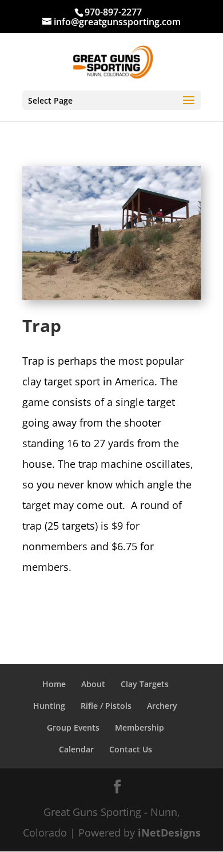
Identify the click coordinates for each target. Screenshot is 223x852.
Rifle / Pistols (106, 705)
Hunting (49, 705)
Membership (139, 727)
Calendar (76, 749)
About (93, 684)
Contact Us (130, 749)
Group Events (73, 727)
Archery (162, 705)
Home (54, 684)
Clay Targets (145, 684)
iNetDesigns (169, 832)
